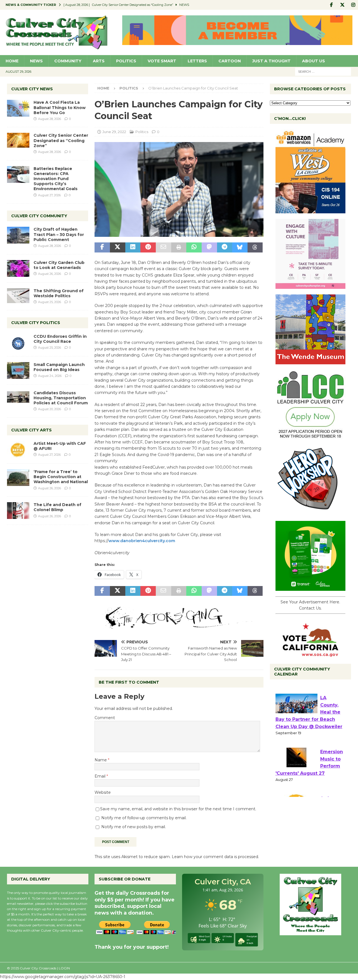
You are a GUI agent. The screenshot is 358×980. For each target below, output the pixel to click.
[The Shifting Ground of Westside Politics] (18, 295)
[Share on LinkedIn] (133, 247)
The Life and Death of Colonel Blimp (57, 507)
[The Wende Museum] (310, 361)
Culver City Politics (35, 322)
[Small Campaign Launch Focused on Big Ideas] (18, 370)
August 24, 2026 (50, 376)
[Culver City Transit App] (310, 587)
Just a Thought (271, 60)
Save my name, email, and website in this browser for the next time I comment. (178, 808)
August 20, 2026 (49, 409)
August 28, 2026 (49, 119)
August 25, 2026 (49, 302)
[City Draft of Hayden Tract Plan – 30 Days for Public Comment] (18, 235)
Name (101, 759)
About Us (313, 60)
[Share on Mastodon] (209, 247)
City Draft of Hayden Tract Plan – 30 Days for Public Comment (59, 234)
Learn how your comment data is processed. (215, 856)
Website (103, 792)
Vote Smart (162, 60)
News (36, 60)
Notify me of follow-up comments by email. (144, 817)
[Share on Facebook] (102, 247)
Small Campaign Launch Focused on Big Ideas (59, 367)
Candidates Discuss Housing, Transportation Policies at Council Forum (61, 397)
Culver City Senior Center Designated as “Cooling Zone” (61, 140)
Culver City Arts (31, 430)
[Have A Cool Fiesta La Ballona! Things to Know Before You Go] (18, 108)
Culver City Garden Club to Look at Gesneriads (59, 265)
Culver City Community (39, 215)
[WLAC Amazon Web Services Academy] (310, 210)
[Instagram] (353, 5)
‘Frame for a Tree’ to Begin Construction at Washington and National (61, 476)
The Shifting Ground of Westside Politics (59, 293)
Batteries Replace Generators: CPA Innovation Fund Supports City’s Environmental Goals (55, 179)
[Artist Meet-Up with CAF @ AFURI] (18, 449)
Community (67, 60)
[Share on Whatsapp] (194, 247)
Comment (105, 717)
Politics (126, 60)
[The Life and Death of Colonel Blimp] (18, 510)
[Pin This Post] (148, 247)
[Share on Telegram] (224, 247)
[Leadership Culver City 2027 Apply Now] (310, 436)
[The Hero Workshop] (310, 512)
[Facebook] (331, 5)
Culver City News (32, 88)
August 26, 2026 (49, 274)
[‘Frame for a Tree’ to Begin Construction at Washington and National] (18, 477)
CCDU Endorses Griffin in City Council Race (60, 339)
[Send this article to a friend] (163, 247)
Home (12, 60)
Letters (197, 60)
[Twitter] (342, 5)
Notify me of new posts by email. (133, 826)
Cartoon (229, 60)
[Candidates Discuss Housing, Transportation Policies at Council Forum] (18, 398)
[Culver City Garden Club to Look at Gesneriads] (18, 268)
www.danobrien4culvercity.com (142, 540)
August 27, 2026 (49, 195)
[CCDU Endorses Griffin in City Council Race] (18, 342)
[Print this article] (179, 247)
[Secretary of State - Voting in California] (310, 653)
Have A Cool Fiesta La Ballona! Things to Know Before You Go (60, 107)
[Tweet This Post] (117, 247)
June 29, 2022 (114, 131)
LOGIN (64, 968)
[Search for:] (323, 71)
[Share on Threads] (255, 247)
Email (101, 776)
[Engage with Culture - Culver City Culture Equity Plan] (310, 285)
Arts (99, 60)
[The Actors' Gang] (179, 625)
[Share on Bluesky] (240, 247)
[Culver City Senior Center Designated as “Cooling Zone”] (18, 140)
